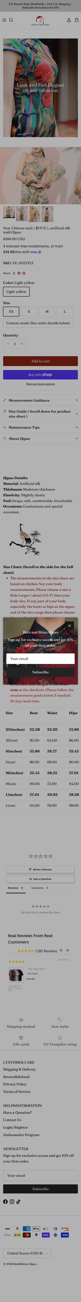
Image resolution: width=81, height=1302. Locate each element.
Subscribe (40, 672)
